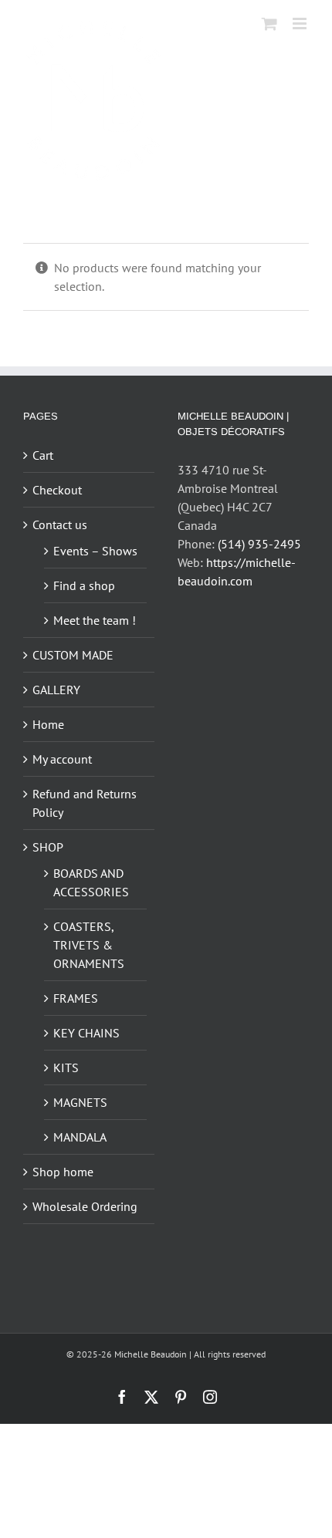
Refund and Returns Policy (84, 803)
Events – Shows (95, 550)
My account (62, 759)
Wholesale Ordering (84, 1206)
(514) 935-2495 (259, 543)
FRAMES (75, 998)
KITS (66, 1067)
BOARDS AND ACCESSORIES (91, 882)
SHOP (47, 847)
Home (48, 724)
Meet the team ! (94, 620)
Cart (42, 455)
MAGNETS (80, 1102)
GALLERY (56, 689)
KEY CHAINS (86, 1033)
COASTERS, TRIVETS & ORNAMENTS (88, 945)
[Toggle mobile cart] (269, 23)
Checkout (57, 489)
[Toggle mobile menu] (301, 23)
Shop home (62, 1171)
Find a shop (84, 585)
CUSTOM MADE (72, 655)
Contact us (59, 524)
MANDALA (80, 1137)
